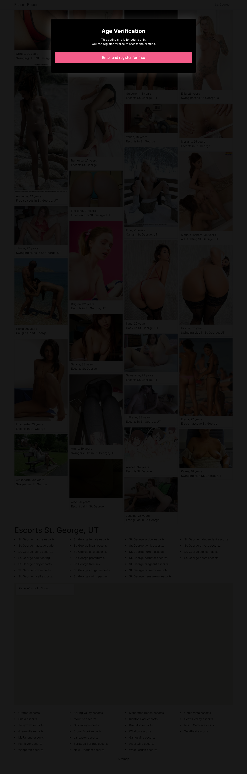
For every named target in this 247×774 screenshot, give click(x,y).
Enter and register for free (123, 58)
